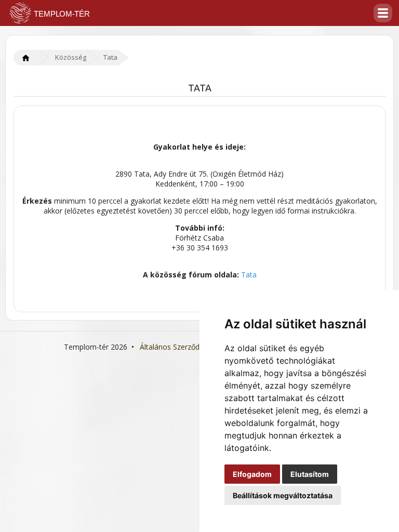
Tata (110, 57)
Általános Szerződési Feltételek (192, 347)
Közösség (70, 57)
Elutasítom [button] (309, 474)
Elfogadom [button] (252, 474)
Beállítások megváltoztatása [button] (282, 495)
